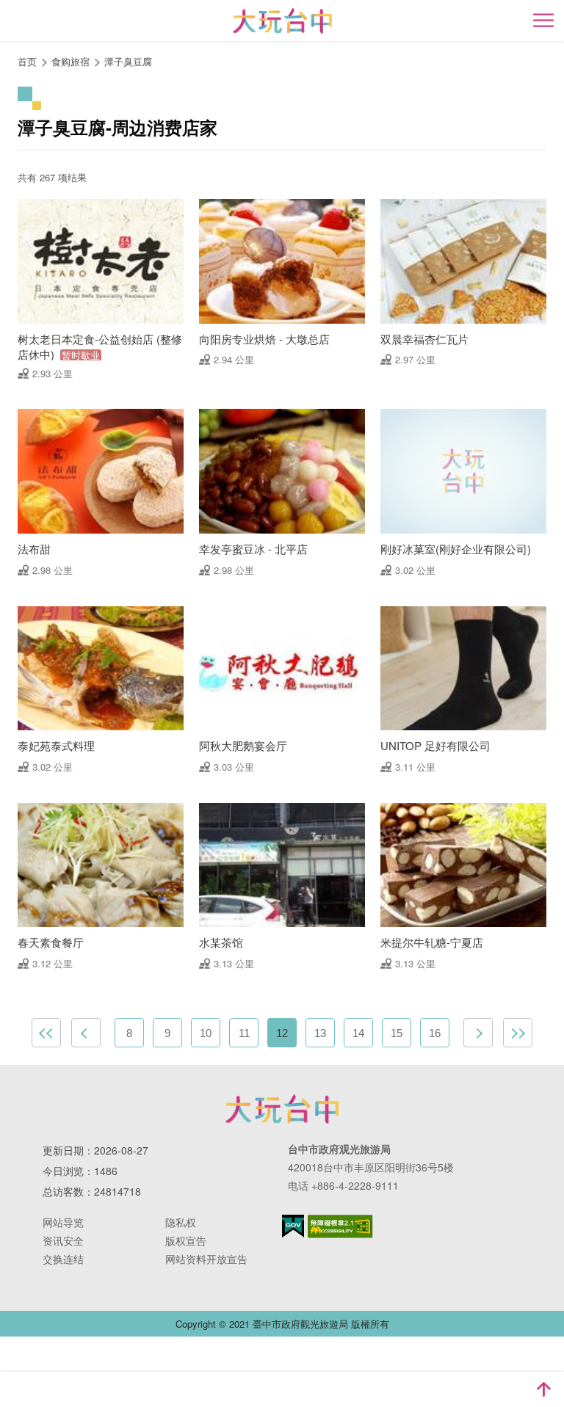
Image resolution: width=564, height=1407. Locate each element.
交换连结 (63, 1258)
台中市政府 (282, 1109)
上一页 (86, 1032)
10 (206, 1033)
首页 (27, 61)
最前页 (46, 1032)
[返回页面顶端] (543, 1389)
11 (244, 1033)
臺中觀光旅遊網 (282, 21)
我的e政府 (293, 1226)
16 (435, 1033)
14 (358, 1033)
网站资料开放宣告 (206, 1258)
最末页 (517, 1032)
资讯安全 (63, 1240)
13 (320, 1033)
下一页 (478, 1032)
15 (396, 1033)
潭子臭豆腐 (128, 61)
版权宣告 (185, 1240)
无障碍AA (340, 1226)
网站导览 (63, 1222)
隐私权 (180, 1222)
